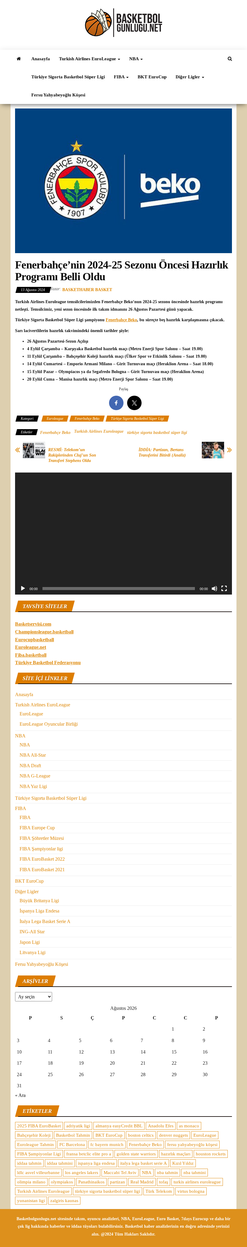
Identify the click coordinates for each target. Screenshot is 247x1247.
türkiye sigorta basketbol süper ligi (157, 432)
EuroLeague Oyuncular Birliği (49, 724)
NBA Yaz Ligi (33, 786)
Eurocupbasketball (34, 639)
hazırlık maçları (175, 1153)
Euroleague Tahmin (35, 1144)
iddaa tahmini (60, 1163)
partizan (117, 1181)
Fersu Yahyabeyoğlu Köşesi (58, 95)
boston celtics (141, 1135)
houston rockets (211, 1153)
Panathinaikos (91, 1181)
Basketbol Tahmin (73, 1135)
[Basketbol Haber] (19, 59)
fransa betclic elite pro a (88, 1153)
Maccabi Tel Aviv (120, 1172)
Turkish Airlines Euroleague (99, 431)
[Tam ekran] (224, 589)
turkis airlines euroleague (197, 1181)
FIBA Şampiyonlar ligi (41, 848)
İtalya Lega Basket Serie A (45, 921)
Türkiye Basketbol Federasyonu (48, 662)
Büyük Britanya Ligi (39, 900)
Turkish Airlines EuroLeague (88, 58)
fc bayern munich (107, 1144)
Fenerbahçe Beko (121, 320)
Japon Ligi (30, 942)
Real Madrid (142, 1181)
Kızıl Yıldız (183, 1163)
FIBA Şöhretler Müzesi (42, 838)
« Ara (20, 1095)
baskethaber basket (87, 289)
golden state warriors (136, 1153)
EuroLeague (31, 713)
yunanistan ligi (31, 1200)
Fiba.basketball (30, 655)
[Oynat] (23, 589)
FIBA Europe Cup (37, 827)
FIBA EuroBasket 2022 (42, 859)
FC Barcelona (72, 1144)
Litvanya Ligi (32, 952)
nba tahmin (167, 1172)
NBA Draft (30, 765)
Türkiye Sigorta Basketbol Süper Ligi (68, 76)
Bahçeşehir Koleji (34, 1135)
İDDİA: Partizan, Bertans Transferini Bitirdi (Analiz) (162, 452)
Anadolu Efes (161, 1125)
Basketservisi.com (33, 624)
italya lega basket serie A (143, 1163)
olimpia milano (31, 1181)
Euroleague (55, 418)
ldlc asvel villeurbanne (38, 1172)
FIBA (120, 76)
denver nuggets (173, 1135)
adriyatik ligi (78, 1125)
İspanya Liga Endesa (39, 910)
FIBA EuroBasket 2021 (42, 869)
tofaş (163, 1181)
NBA (134, 58)
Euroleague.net (30, 647)
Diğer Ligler (188, 76)
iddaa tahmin (29, 1163)
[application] (123, 534)
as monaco (189, 1125)
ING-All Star (32, 931)
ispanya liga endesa (96, 1163)
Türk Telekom (158, 1191)
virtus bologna (191, 1191)
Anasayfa (40, 58)
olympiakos (62, 1181)
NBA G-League (35, 775)
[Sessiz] (214, 589)
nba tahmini (194, 1172)
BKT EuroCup (152, 76)
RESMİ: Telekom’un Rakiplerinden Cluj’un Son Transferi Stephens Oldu (72, 455)
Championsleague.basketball (44, 631)
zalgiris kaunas (64, 1200)
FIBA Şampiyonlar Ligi (39, 1153)
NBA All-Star (33, 755)
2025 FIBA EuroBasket (39, 1125)
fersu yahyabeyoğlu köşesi (192, 1144)
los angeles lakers (81, 1172)
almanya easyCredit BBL (118, 1125)
